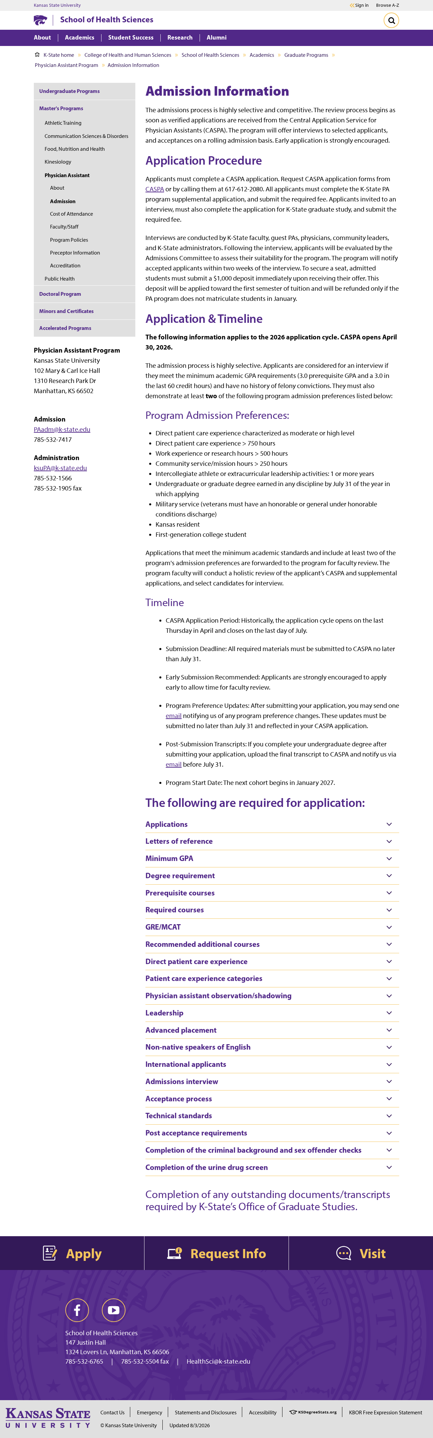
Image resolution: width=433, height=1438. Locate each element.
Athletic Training (63, 123)
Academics (262, 55)
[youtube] (114, 1310)
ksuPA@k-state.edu (60, 468)
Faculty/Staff (64, 226)
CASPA (154, 189)
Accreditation (65, 265)
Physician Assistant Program (66, 65)
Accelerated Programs (65, 328)
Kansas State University (57, 5)
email (174, 716)
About (57, 188)
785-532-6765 (84, 1361)
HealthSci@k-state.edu (218, 1361)
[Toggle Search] (391, 20)
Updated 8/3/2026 (189, 1425)
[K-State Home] (40, 20)
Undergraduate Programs (69, 91)
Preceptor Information (75, 252)
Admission (62, 201)
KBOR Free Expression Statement (385, 1412)
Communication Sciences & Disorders (86, 136)
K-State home (59, 55)
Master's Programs (61, 108)
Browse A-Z (387, 5)
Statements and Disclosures (205, 1412)
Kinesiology (58, 162)
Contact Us (112, 1412)
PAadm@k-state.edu (62, 429)
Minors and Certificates (66, 311)
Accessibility (263, 1412)
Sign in (362, 5)
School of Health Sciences (106, 19)
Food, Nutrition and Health (75, 149)
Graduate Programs (306, 55)
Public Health (60, 278)
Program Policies (69, 240)
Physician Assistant (67, 175)
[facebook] (77, 1310)
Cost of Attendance (71, 214)
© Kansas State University (128, 1425)
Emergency (149, 1412)
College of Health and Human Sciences (128, 55)
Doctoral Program (60, 293)
